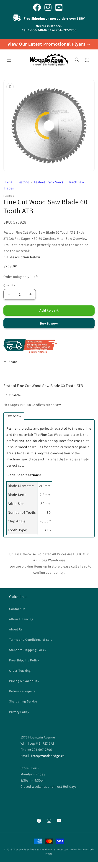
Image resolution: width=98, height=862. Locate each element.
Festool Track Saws (48, 182)
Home (7, 182)
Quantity (9, 285)
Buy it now (49, 323)
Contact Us (17, 609)
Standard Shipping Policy (27, 650)
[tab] (13, 416)
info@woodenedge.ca (48, 756)
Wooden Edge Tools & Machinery (32, 849)
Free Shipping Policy (24, 660)
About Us (16, 629)
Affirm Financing (21, 619)
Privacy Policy (19, 712)
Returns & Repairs (22, 691)
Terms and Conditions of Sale (30, 639)
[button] (9, 60)
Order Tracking (20, 670)
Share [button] (13, 362)
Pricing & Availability (24, 681)
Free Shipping (49, 346)
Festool (23, 182)
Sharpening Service (23, 701)
